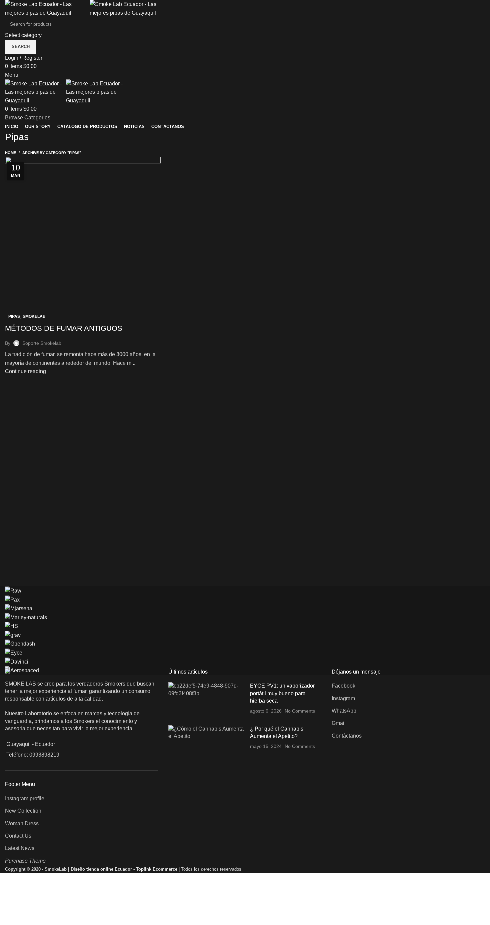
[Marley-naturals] (26, 617)
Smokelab (34, 316)
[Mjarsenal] (19, 608)
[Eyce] (13, 652)
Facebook (343, 686)
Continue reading (25, 371)
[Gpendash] (20, 644)
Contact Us (18, 836)
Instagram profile (24, 798)
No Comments (300, 711)
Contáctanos (347, 736)
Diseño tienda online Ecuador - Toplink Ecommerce (125, 869)
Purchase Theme (25, 861)
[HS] (11, 626)
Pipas (14, 316)
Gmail (339, 723)
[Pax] (12, 599)
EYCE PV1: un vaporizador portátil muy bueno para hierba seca (282, 693)
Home (10, 153)
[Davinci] (16, 661)
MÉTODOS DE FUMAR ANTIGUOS (63, 328)
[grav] (13, 635)
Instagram (343, 698)
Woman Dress (22, 823)
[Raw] (13, 590)
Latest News (19, 848)
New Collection (23, 811)
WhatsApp (344, 711)
